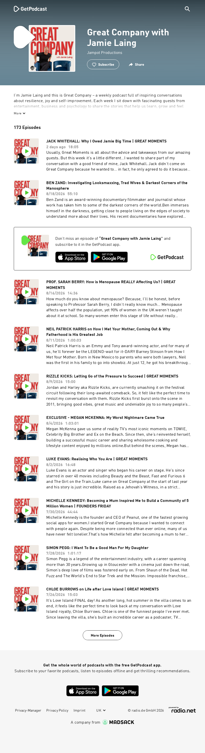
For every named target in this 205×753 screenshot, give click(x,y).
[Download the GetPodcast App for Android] (109, 257)
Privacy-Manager (28, 710)
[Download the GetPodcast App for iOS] (71, 257)
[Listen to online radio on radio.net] (182, 709)
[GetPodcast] (27, 9)
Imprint (80, 710)
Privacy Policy (57, 710)
